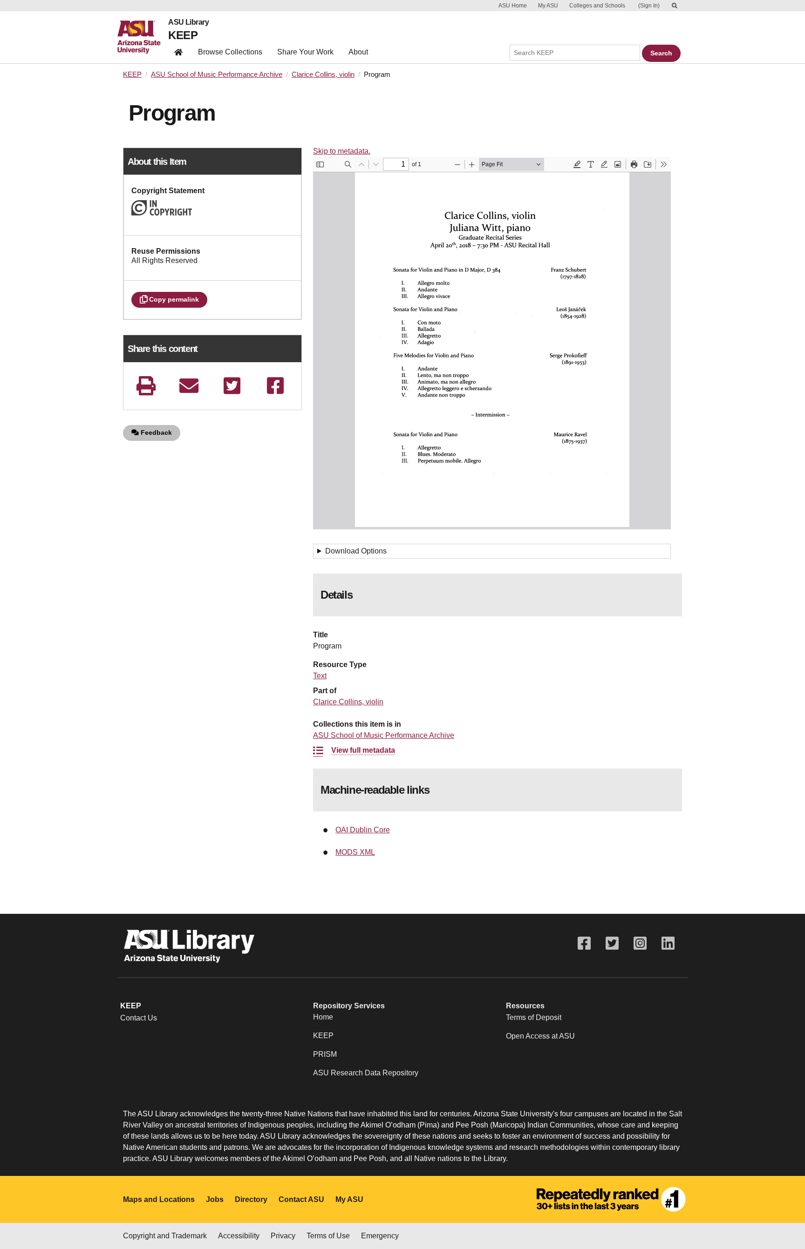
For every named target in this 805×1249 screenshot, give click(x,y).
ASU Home (512, 5)
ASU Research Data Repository (365, 1073)
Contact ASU (301, 1199)
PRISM (325, 1054)
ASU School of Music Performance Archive (216, 74)
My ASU (548, 5)
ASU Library (188, 22)
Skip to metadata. (341, 151)
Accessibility (238, 1236)
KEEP (183, 35)
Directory (251, 1199)
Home (323, 1017)
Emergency (380, 1236)
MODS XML (355, 852)
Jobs (215, 1199)
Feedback (155, 432)
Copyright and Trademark (165, 1236)
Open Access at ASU (540, 1036)
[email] (189, 385)
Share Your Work (305, 52)
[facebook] (275, 385)
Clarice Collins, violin (323, 74)
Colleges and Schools (597, 5)
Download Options (356, 551)
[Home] (142, 37)
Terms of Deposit (533, 1017)
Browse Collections (230, 52)
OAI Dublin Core (362, 830)
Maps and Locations (159, 1199)
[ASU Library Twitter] (612, 943)
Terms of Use (328, 1236)
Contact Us (138, 1018)
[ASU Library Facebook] (584, 943)
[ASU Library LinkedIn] (668, 943)
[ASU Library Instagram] (640, 943)
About (358, 52)
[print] (145, 385)
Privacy (283, 1236)
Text (320, 676)
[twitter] (231, 385)
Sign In (649, 5)
